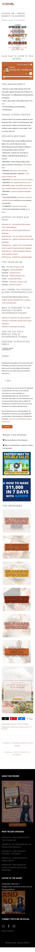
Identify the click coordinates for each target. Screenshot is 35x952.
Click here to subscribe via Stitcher (13, 327)
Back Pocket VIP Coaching (18, 171)
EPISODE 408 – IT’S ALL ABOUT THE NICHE (17, 236)
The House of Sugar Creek (15, 267)
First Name (5, 356)
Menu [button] (31, 3)
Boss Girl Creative (8, 4)
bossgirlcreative (15, 273)
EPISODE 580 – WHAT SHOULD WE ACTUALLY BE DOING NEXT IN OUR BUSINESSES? (14, 867)
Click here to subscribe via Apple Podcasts (16, 318)
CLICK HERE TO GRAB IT (17, 824)
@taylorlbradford (16, 270)
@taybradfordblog (14, 279)
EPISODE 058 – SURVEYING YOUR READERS (17, 257)
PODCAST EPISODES (23, 724)
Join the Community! (20, 206)
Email (8, 380)
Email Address (6, 349)
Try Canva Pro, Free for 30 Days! (22, 179)
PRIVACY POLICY (8, 931)
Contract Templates (18, 191)
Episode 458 (14, 727)
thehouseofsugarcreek (17, 276)
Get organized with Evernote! (21, 182)
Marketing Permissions (8, 363)
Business (13, 724)
